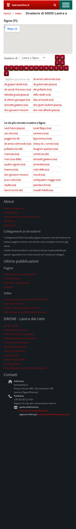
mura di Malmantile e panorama (20, 338)
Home (7, 13)
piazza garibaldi (12, 363)
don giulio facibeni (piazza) (47, 105)
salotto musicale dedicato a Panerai (22, 307)
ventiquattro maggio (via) (46, 180)
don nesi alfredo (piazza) (46, 110)
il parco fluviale (11, 355)
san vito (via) (11, 133)
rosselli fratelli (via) (43, 190)
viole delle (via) (41, 169)
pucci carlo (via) (12, 180)
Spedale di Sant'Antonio (16, 346)
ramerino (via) (40, 133)
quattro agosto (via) (14, 164)
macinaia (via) (11, 154)
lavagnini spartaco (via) (45, 149)
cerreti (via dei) (41, 154)
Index (18, 13)
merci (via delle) (12, 159)
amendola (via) (41, 164)
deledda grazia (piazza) (16, 94)
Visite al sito (10, 225)
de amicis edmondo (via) (46, 79)
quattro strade (11, 325)
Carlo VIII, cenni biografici (17, 282)
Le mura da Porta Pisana (16, 342)
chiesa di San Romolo (14, 351)
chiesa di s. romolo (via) (45, 143)
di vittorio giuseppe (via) (17, 99)
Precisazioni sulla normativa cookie (22, 216)
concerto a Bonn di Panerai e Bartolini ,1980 (26, 299)
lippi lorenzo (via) (42, 138)
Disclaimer (9, 221)
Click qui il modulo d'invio (33, 410)
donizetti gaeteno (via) (16, 105)
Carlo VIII (8, 287)
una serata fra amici (14, 303)
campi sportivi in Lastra (15, 329)
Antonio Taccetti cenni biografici (20, 274)
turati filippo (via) (42, 128)
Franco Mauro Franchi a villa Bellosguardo (25, 368)
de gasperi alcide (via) (15, 84)
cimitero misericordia (15, 359)
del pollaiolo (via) (42, 89)
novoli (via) (39, 174)
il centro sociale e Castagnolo (19, 334)
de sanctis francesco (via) (17, 89)
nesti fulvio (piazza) (14, 128)
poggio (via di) (11, 138)
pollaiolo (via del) (13, 149)
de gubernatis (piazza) (45, 84)
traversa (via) (11, 169)
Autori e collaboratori (14, 208)
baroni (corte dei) (13, 190)
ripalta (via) (10, 185)
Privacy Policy (11, 212)
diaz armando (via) (43, 99)
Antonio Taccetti (12, 278)
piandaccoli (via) (41, 185)
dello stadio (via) (42, 94)
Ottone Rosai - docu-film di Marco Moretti (25, 312)
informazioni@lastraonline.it (54, 414)
